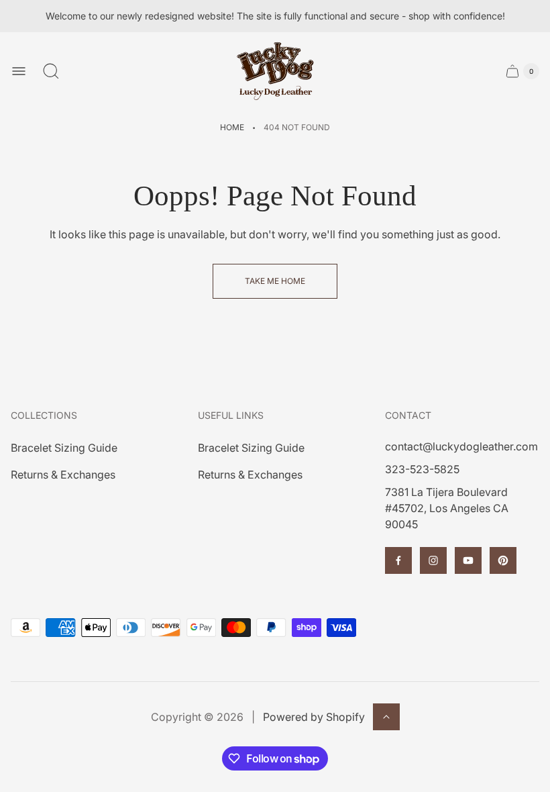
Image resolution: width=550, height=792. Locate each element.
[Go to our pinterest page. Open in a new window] (503, 560)
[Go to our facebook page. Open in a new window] (398, 560)
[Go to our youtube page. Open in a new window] (468, 560)
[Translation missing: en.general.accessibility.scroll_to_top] (386, 716)
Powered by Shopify (314, 717)
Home (232, 127)
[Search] (51, 71)
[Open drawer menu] (19, 71)
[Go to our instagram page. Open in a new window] (433, 560)
